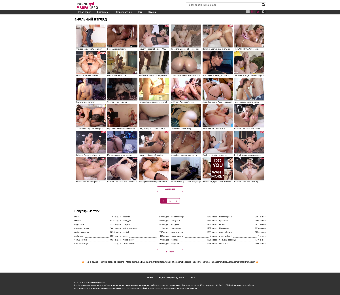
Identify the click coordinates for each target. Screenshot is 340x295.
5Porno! (206, 262)
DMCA (192, 277)
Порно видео (91, 262)
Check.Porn (217, 262)
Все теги (170, 252)
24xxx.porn (177, 262)
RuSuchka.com (231, 262)
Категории (103, 12)
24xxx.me (119, 262)
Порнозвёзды (124, 12)
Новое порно (84, 12)
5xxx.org (187, 262)
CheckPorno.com (247, 262)
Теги (140, 12)
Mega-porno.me (133, 262)
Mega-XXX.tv (148, 262)
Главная (149, 277)
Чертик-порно (107, 262)
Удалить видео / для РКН (171, 277)
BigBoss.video (163, 262)
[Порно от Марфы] (91, 5)
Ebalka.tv (197, 262)
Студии (152, 12)
